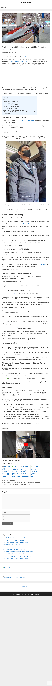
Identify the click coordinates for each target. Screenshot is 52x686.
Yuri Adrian (26, 2)
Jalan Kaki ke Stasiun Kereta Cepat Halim (14, 110)
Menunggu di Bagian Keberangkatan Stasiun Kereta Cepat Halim (20, 111)
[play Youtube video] (26, 444)
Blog (5, 480)
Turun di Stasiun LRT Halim (10, 108)
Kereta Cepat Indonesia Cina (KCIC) (19, 61)
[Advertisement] (26, 77)
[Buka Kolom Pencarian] (50, 7)
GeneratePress (35, 594)
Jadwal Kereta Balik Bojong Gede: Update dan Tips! (18, 484)
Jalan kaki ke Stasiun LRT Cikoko (12, 105)
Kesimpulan (7, 113)
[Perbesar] (44, 142)
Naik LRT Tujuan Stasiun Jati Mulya (12, 106)
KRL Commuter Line (28, 120)
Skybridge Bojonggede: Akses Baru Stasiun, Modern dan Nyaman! (22, 482)
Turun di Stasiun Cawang (10, 103)
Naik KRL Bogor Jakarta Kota (11, 101)
